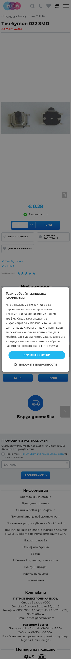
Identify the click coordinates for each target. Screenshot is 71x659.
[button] (35, 364)
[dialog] (35, 329)
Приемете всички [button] (36, 355)
